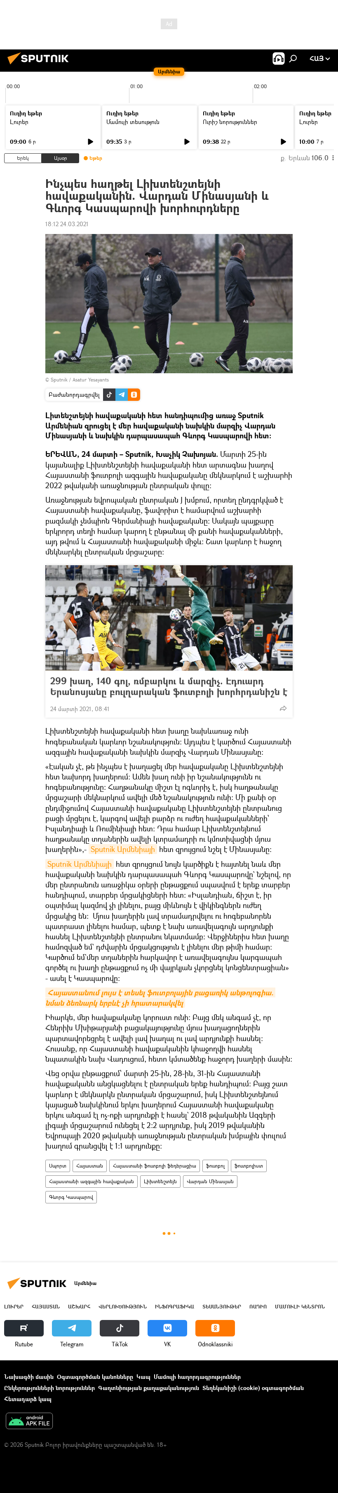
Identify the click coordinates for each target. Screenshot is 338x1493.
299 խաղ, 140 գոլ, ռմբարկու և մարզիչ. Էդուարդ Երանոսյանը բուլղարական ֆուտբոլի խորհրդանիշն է (168, 686)
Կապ (143, 1377)
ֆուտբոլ (215, 1165)
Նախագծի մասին (29, 1377)
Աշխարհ (79, 1306)
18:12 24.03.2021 (67, 224)
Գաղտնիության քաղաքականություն (148, 1388)
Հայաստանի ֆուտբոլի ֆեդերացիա (154, 1165)
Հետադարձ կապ (28, 1399)
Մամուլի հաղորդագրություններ (197, 1377)
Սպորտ (57, 1165)
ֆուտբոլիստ (249, 1165)
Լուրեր (19, 122)
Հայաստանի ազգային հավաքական (91, 1181)
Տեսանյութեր (221, 1306)
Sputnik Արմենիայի (123, 849)
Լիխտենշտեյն (160, 1181)
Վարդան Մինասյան (210, 1181)
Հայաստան (89, 1165)
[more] (283, 708)
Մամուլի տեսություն (133, 122)
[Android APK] (29, 1422)
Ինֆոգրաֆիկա (174, 1306)
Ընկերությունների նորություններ (49, 1388)
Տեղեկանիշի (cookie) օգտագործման (253, 1388)
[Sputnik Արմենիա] (40, 65)
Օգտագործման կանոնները (95, 1377)
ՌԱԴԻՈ (258, 1306)
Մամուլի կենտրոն (300, 1306)
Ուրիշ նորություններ (230, 122)
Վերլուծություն (123, 1306)
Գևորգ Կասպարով (71, 1196)
